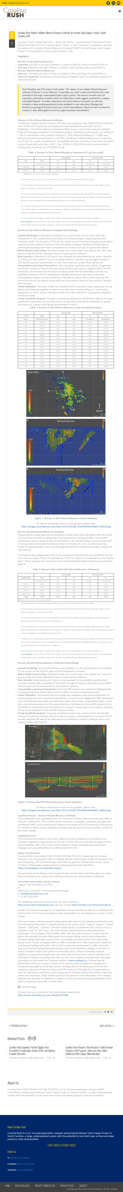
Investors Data (22, 1185)
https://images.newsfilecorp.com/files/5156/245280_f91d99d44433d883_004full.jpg (66, 810)
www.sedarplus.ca (27, 221)
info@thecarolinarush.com (18, 3)
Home (7, 1185)
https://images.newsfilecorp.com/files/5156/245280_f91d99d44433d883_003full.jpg (66, 526)
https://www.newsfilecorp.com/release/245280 (43, 995)
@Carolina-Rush (26, 1164)
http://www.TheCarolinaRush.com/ (36, 905)
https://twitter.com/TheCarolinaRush (91, 905)
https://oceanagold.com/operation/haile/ (39, 868)
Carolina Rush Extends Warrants (69, 1047)
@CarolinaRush (25, 1170)
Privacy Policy (67, 1185)
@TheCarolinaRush (20, 1158)
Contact (83, 1185)
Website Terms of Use (45, 1185)
